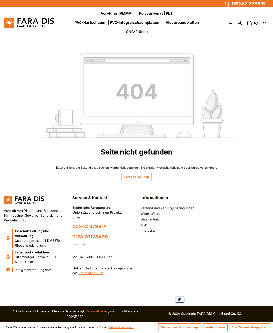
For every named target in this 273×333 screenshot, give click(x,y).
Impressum (148, 230)
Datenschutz (150, 219)
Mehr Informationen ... (121, 327)
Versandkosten (97, 311)
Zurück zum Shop (136, 176)
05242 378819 (89, 226)
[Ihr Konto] (240, 23)
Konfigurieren (215, 327)
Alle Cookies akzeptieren (249, 327)
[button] (230, 22)
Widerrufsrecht (151, 214)
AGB (143, 225)
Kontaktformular (91, 273)
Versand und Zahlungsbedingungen (167, 208)
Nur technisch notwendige (180, 327)
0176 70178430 (90, 237)
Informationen (154, 197)
